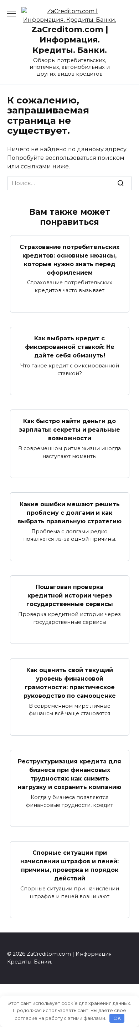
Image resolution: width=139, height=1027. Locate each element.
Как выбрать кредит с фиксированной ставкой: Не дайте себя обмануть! (69, 347)
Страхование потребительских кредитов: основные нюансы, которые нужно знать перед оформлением (69, 259)
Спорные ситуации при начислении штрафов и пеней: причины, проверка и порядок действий (69, 865)
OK (117, 1018)
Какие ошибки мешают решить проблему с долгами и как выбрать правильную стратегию (69, 512)
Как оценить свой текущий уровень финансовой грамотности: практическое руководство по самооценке (70, 682)
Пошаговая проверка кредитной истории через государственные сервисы (69, 595)
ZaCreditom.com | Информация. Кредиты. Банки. (69, 39)
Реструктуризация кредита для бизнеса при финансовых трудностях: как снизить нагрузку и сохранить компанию (69, 774)
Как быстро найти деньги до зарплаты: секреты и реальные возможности (69, 430)
